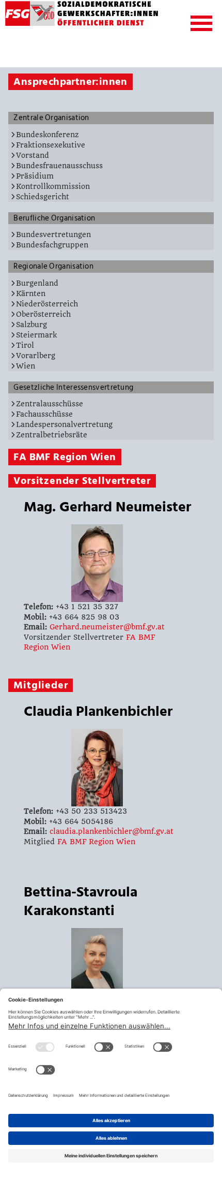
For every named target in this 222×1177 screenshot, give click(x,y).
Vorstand (32, 155)
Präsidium (35, 176)
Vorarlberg (35, 355)
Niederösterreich (47, 304)
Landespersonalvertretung (64, 424)
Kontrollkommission (53, 186)
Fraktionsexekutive (50, 145)
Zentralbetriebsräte (51, 435)
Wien (25, 366)
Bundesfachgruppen (52, 245)
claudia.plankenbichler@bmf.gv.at (111, 831)
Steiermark (36, 335)
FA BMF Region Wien (96, 841)
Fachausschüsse (44, 414)
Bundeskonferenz (47, 134)
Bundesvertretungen (53, 234)
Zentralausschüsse (49, 404)
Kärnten (30, 293)
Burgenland (37, 283)
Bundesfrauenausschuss (59, 165)
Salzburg (31, 324)
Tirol (25, 345)
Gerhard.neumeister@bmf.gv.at (107, 627)
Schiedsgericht (42, 197)
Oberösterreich (43, 314)
